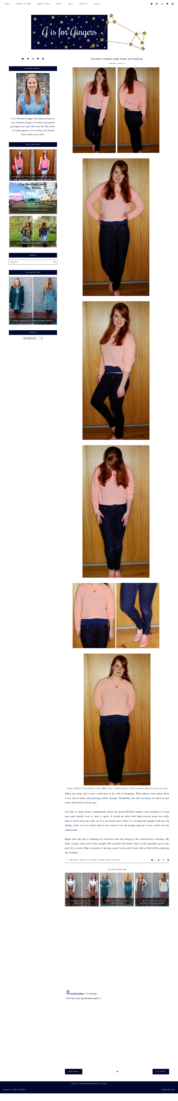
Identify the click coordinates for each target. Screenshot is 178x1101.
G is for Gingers (17, 1090)
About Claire (43, 4)
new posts (73, 1071)
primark (115, 860)
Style (59, 4)
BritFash (74, 860)
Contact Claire (23, 4)
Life (70, 4)
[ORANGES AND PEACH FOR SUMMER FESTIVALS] (33, 180)
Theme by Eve (168, 1090)
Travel (82, 4)
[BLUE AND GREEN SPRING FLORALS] (33, 246)
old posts (161, 1071)
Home (7, 4)
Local (97, 4)
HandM (101, 860)
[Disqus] (117, 948)
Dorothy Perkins (88, 860)
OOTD (108, 860)
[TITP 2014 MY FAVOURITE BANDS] (33, 213)
